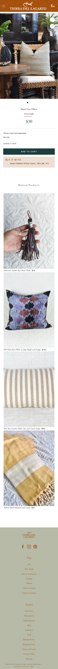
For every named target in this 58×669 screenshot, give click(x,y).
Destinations (29, 615)
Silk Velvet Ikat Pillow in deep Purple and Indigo (22, 349)
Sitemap (29, 659)
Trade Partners (29, 620)
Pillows (29, 583)
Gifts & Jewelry (29, 588)
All (29, 564)
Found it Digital (29, 666)
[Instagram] (29, 546)
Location (29, 630)
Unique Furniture (29, 593)
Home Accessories (29, 574)
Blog (29, 625)
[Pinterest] (35, 546)
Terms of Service (29, 649)
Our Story (29, 611)
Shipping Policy (29, 644)
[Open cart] (53, 5)
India (31, 114)
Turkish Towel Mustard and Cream (17, 507)
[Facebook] (23, 546)
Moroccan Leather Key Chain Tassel (17, 270)
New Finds (29, 569)
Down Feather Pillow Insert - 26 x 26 (27, 163)
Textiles (29, 578)
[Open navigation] (3, 6)
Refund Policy (29, 639)
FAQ (29, 634)
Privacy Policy (29, 654)
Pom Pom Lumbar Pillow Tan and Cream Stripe (22, 428)
